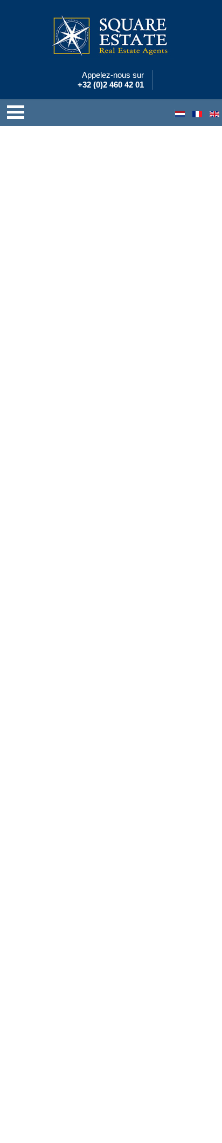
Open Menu (16, 112)
